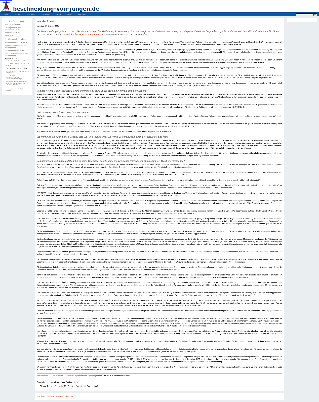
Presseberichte (10, 59)
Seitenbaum (45, 14)
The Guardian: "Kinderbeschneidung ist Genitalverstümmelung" (14, 77)
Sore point (59, 386)
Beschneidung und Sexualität (15, 42)
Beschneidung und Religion (15, 50)
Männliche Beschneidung (14, 21)
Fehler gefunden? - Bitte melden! (14, 89)
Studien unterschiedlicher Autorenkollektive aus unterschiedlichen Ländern (100, 305)
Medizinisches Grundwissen (15, 39)
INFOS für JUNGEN (12, 32)
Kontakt (18, 14)
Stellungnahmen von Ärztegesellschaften (12, 28)
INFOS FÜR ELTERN (12, 36)
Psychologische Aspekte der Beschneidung (15, 46)
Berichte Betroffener (12, 24)
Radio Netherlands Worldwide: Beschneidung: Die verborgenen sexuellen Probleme (17, 83)
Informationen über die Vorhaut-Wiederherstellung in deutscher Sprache (66, 376)
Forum (69, 14)
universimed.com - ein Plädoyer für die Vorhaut (17, 72)
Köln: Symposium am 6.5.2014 (16, 61)
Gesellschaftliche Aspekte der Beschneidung (16, 54)
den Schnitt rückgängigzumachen (82, 34)
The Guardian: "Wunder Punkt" (17, 68)
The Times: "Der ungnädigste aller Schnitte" (17, 64)
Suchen (58, 14)
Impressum (31, 14)
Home (6, 14)
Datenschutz (82, 14)
